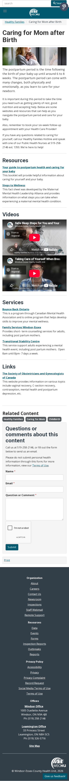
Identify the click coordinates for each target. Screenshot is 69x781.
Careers (34, 589)
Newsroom (34, 599)
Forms (34, 638)
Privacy (34, 672)
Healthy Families (14, 22)
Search (60, 3)
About (34, 583)
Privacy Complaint (34, 678)
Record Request (34, 683)
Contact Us (34, 594)
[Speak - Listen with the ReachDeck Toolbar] (64, 6)
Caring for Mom (36, 419)
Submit (12, 547)
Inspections (35, 604)
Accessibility (34, 667)
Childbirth (54, 419)
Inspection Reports (34, 644)
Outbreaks (34, 649)
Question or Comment (20, 495)
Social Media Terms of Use (35, 688)
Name (9, 471)
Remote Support (34, 615)
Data (34, 628)
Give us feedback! (55, 776)
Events (34, 633)
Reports (34, 654)
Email (9, 483)
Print (7, 560)
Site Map (34, 746)
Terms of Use (40, 465)
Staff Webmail (34, 610)
